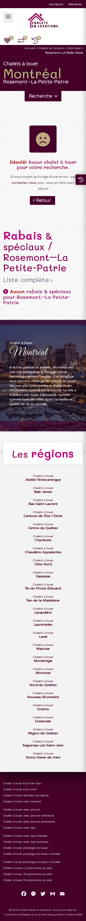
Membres (75, 4)
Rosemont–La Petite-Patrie (64, 53)
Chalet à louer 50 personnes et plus (27, 880)
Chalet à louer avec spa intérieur (25, 836)
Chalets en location (51, 48)
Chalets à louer (43, 478)
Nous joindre (55, 914)
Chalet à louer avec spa (19, 827)
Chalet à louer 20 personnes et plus (27, 874)
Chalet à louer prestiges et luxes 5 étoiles (32, 862)
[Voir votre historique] (37, 42)
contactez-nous (24, 183)
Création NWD (73, 914)
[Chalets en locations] (43, 20)
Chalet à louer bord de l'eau (22, 783)
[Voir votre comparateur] (23, 42)
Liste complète (26, 279)
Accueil (29, 48)
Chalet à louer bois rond (19, 789)
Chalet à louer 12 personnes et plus (27, 868)
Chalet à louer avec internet (22, 801)
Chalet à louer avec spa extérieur (26, 842)
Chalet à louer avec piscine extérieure (29, 821)
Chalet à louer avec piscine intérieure (28, 815)
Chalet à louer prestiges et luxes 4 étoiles (32, 854)
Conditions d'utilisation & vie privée (25, 914)
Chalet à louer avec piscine (21, 809)
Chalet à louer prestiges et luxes (25, 848)
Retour (43, 200)
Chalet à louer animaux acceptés (26, 795)
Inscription (56, 4)
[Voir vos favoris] (9, 42)
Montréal (74, 48)
